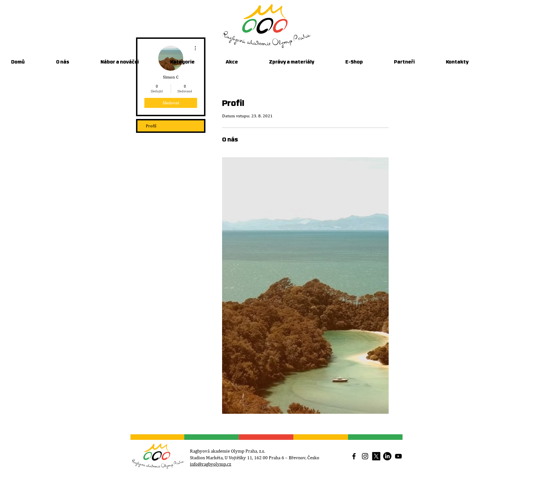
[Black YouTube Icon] (398, 456)
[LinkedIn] (387, 456)
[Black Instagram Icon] (365, 456)
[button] (243, 62)
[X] (376, 456)
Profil (151, 125)
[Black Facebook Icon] (354, 456)
